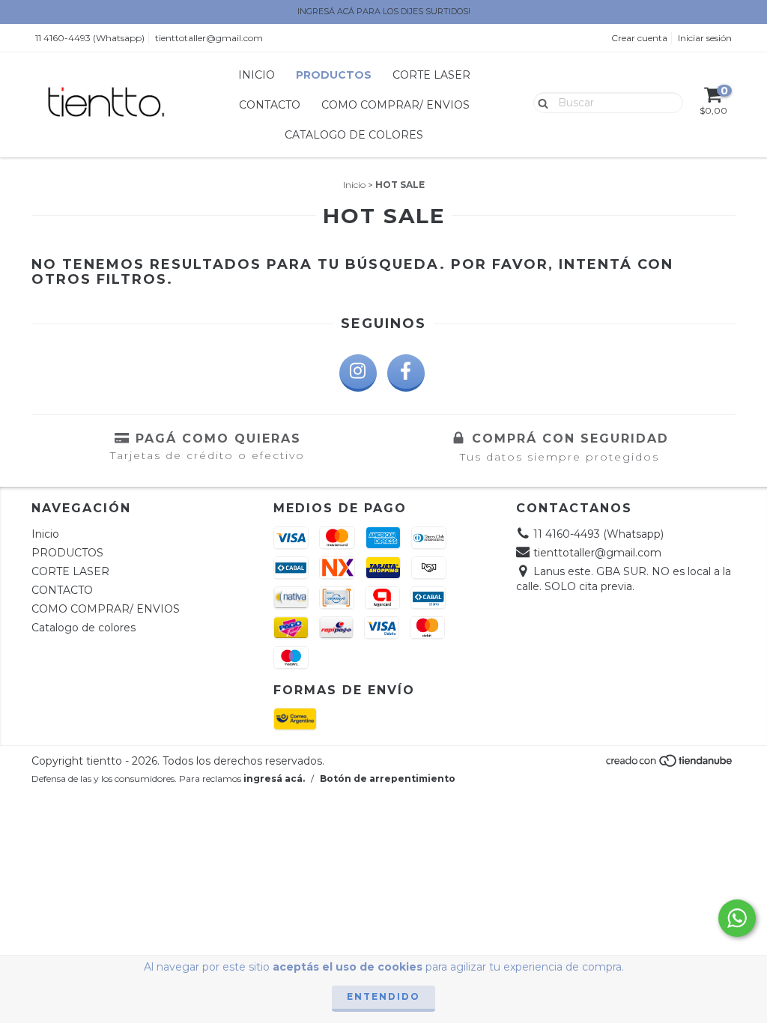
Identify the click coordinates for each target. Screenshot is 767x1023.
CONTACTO (269, 105)
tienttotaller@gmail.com (209, 37)
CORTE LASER (431, 75)
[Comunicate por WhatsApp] (737, 918)
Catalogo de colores (354, 135)
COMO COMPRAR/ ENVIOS (395, 105)
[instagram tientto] (358, 373)
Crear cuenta (639, 37)
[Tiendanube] (670, 765)
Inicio (256, 75)
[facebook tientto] (406, 373)
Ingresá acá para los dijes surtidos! (383, 11)
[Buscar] (539, 102)
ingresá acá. (274, 778)
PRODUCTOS (334, 75)
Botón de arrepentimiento (387, 778)
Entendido (383, 996)
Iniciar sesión (705, 37)
